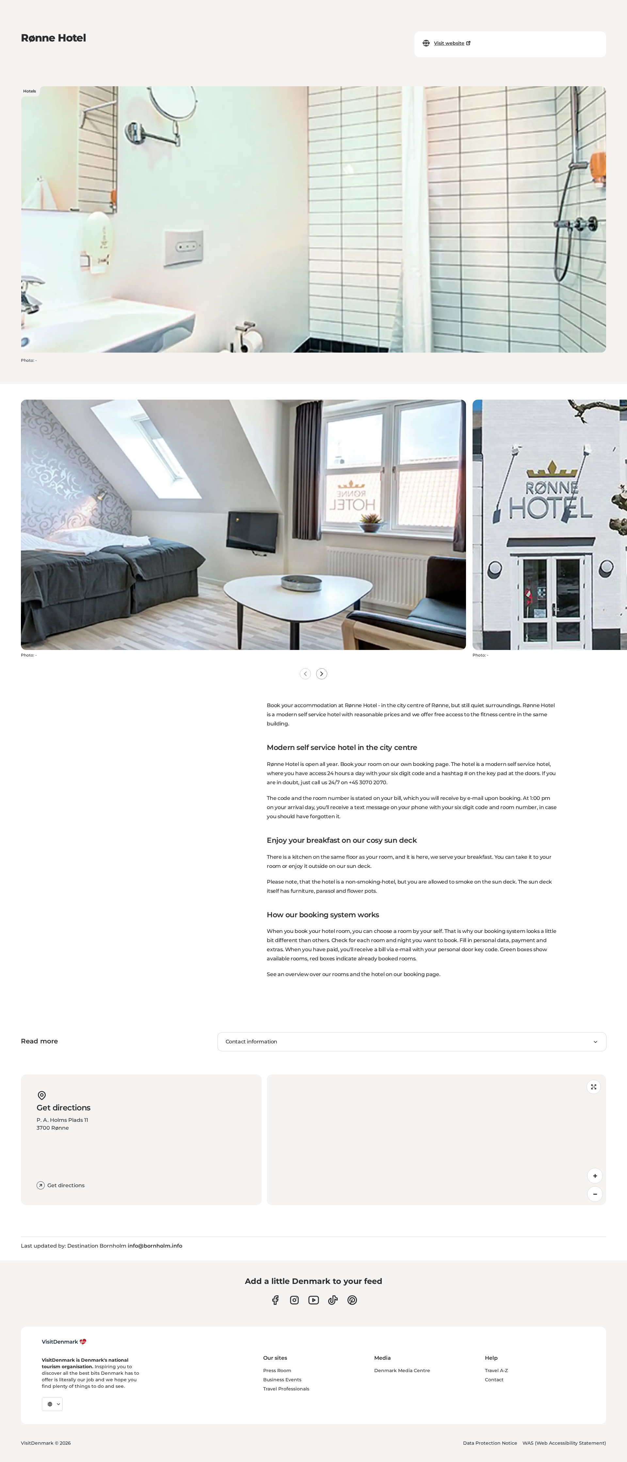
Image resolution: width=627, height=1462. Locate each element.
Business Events (282, 1380)
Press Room (277, 1370)
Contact (494, 1380)
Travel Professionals (286, 1389)
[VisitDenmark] (64, 1341)
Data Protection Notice (490, 1443)
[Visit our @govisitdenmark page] (333, 1300)
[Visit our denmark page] (275, 1300)
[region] (436, 1139)
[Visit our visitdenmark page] (313, 1300)
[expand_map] (594, 1087)
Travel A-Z (496, 1370)
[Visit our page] (294, 1300)
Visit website (449, 43)
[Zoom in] (595, 1176)
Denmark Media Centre (402, 1370)
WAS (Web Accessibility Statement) (564, 1443)
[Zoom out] (595, 1194)
